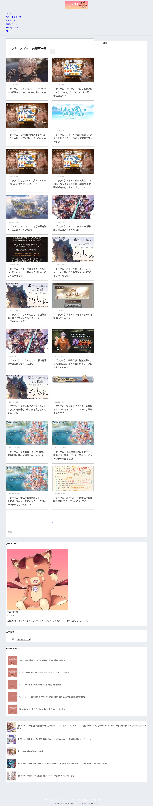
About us (10, 31)
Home (8, 13)
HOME (76, 795)
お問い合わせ (11, 24)
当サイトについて (13, 17)
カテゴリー (12, 639)
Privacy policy (12, 27)
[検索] (52, 51)
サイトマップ (11, 21)
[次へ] (59, 521)
